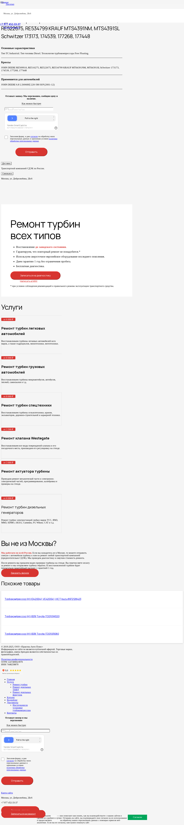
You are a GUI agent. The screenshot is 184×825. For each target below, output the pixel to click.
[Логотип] (8, 4)
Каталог (11, 697)
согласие (34, 136)
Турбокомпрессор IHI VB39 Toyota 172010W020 (32, 616)
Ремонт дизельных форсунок (22, 693)
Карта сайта (7, 793)
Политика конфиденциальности (17, 659)
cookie (53, 816)
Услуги (10, 682)
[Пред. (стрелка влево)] (5, 412)
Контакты (12, 713)
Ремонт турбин (20, 684)
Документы (12, 702)
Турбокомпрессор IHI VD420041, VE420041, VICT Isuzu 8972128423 (43, 599)
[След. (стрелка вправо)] (179, 412)
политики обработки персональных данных (33, 140)
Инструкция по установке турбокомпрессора (22, 708)
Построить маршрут (11, 27)
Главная (11, 679)
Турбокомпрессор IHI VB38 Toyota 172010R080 (32, 633)
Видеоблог (12, 700)
